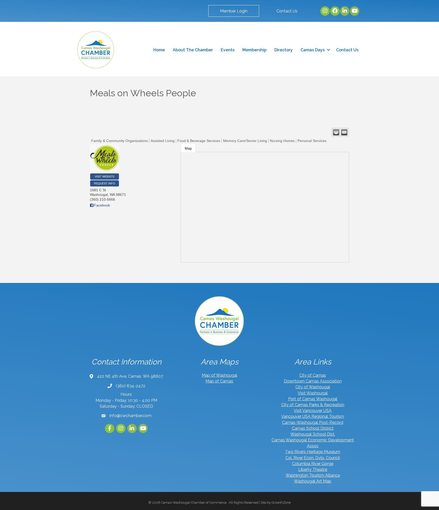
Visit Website (105, 176)
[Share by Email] (344, 132)
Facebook (102, 205)
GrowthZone (281, 502)
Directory (283, 49)
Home (159, 49)
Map (188, 148)
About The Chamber (193, 49)
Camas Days (313, 49)
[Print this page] (336, 132)
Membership (254, 49)
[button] (233, 11)
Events (227, 49)
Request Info (104, 183)
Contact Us (347, 49)
